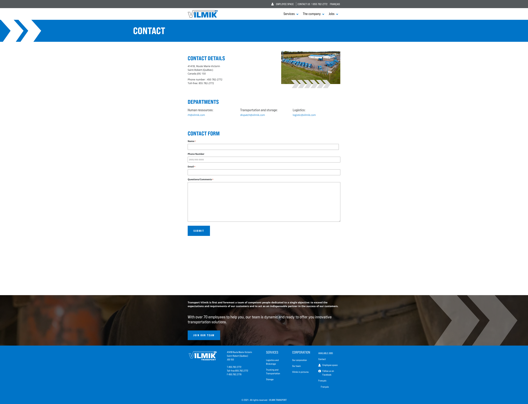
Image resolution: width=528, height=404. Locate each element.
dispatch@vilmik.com (252, 115)
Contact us (304, 4)
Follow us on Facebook (328, 372)
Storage (269, 379)
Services (289, 14)
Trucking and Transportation (273, 371)
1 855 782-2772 (319, 4)
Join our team (204, 335)
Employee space (285, 4)
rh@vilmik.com (196, 115)
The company (312, 14)
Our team (296, 366)
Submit (198, 230)
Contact (322, 359)
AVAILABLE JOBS (325, 353)
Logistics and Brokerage (272, 362)
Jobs (332, 14)
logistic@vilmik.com (304, 115)
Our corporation (299, 360)
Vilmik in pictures (300, 371)
